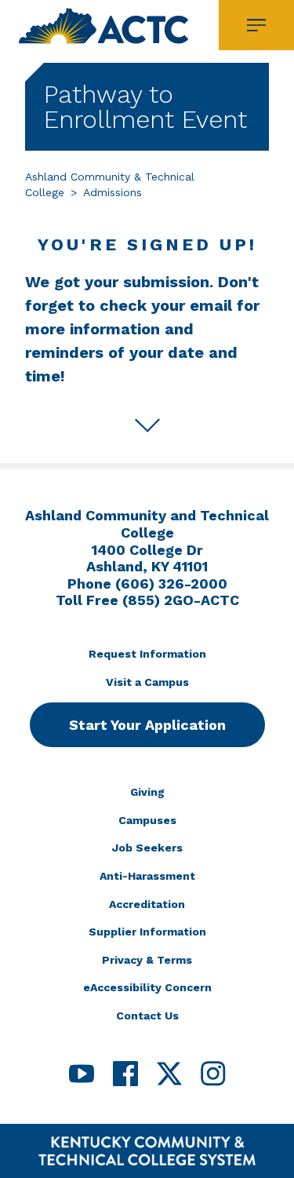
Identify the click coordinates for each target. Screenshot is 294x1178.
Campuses (147, 820)
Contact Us (147, 1015)
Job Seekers (147, 847)
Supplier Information (147, 931)
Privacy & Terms (147, 960)
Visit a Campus (147, 682)
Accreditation (147, 904)
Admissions (112, 192)
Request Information (147, 653)
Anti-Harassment (147, 876)
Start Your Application (147, 725)
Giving (147, 792)
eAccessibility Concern (147, 987)
